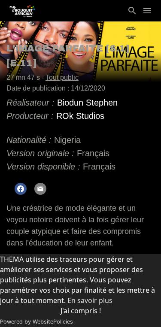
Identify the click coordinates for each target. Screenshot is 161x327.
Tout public (62, 77)
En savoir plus (89, 300)
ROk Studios (80, 116)
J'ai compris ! (81, 310)
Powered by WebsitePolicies (36, 321)
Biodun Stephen (87, 102)
